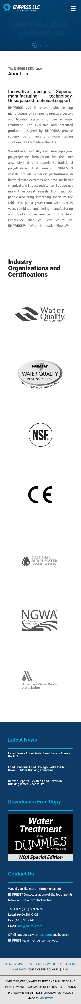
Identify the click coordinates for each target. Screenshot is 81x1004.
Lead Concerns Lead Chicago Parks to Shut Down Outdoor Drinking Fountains (37, 768)
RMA (66, 969)
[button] (73, 7)
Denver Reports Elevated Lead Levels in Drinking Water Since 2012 (35, 782)
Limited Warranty (48, 963)
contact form (43, 934)
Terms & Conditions (18, 963)
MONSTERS (46, 998)
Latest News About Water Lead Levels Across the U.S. (39, 754)
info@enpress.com (29, 926)
